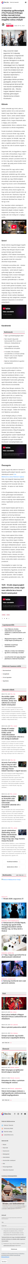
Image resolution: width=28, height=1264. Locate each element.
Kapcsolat (5, 1147)
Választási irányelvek (8, 1170)
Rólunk (4, 1144)
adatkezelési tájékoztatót (9, 1245)
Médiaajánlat (6, 1154)
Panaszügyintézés (7, 1166)
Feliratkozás (14, 1249)
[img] (5, 2)
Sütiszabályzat (5, 1257)
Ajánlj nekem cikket (12, 867)
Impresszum (6, 1151)
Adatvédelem (6, 1157)
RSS (4, 1163)
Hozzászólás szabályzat (9, 1160)
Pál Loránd (8, 23)
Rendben (4, 1261)
